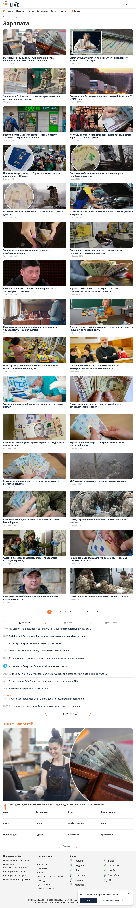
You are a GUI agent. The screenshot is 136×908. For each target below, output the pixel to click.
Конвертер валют (46, 888)
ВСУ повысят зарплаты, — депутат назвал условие (98, 480)
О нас (39, 860)
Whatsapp (79, 884)
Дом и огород (108, 812)
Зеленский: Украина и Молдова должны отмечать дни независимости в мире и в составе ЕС (58, 673)
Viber (77, 870)
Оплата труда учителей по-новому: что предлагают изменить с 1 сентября (99, 59)
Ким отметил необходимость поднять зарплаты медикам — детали (30, 598)
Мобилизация (76, 823)
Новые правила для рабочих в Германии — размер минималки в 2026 (98, 559)
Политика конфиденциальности (15, 866)
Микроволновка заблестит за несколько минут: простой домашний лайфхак (50, 628)
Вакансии (42, 864)
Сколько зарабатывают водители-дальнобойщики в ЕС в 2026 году (101, 98)
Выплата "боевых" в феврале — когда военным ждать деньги (33, 213)
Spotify (111, 870)
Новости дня (10, 834)
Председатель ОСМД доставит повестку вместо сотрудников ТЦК (43, 681)
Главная (6, 17)
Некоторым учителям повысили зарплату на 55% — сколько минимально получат (32, 367)
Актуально (42, 812)
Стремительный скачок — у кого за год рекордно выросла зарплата (31, 482)
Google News (114, 865)
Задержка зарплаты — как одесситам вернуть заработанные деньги (29, 251)
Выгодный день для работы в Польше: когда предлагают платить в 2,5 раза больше (28, 59)
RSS (110, 879)
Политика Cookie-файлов (16, 879)
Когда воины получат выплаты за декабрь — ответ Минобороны (32, 521)
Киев (6, 823)
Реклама (41, 872)
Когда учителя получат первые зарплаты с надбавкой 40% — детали (33, 444)
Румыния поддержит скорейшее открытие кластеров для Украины (44, 706)
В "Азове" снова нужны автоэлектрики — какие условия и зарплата (101, 213)
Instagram (79, 875)
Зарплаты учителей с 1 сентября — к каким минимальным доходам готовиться (94, 290)
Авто (5, 812)
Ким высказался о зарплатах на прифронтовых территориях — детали (29, 290)
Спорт (54, 11)
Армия (31, 11)
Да (88, 900)
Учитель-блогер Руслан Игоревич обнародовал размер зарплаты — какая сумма (100, 136)
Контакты (42, 868)
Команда (41, 880)
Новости (20, 11)
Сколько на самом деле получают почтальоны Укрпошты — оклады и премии (96, 251)
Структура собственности (50, 876)
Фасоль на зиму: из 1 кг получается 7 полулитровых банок (40, 650)
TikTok (111, 860)
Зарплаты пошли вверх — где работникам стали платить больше (97, 444)
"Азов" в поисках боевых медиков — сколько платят (99, 596)
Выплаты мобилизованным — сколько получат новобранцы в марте (96, 174)
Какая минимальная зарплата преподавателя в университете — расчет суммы (30, 328)
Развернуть (68, 846)
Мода (103, 823)
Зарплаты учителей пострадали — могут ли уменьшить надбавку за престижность (101, 328)
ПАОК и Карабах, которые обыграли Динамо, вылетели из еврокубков (46, 698)
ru (124, 4)
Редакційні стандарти (14, 875)
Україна (9, 11)
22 (81, 611)
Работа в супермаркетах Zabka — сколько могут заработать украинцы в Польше (30, 136)
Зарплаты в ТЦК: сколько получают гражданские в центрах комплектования (31, 98)
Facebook (79, 879)
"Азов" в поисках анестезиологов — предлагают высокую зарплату (30, 559)
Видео (77, 11)
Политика (73, 834)
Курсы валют (43, 884)
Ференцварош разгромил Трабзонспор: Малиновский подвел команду (46, 658)
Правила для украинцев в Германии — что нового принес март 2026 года (31, 174)
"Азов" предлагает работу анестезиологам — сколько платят (33, 405)
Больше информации (112, 900)
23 (86, 611)
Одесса (39, 834)
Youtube (78, 860)
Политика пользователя (16, 860)
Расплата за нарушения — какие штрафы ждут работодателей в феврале (96, 405)
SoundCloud (114, 875)
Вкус (70, 812)
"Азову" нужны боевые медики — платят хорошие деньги (98, 521)
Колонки (64, 11)
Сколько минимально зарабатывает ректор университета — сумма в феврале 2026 (94, 367)
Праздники (106, 834)
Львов (39, 823)
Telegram (79, 865)
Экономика (42, 11)
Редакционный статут (14, 871)
